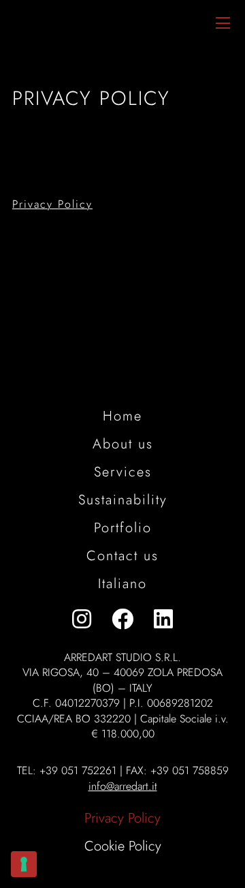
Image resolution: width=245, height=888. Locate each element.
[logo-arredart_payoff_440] (63, 10)
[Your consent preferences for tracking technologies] (24, 864)
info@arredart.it (122, 786)
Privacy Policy (52, 204)
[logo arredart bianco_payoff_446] (122, 340)
